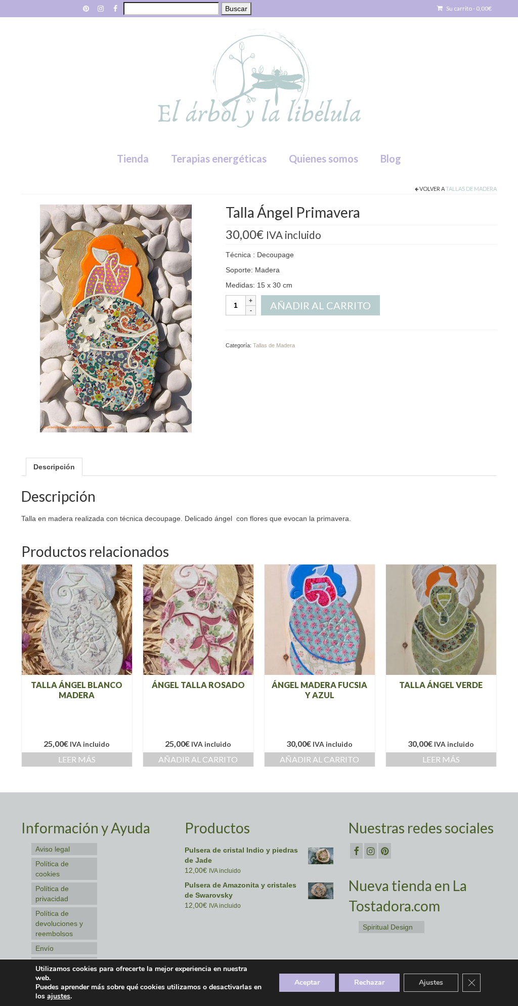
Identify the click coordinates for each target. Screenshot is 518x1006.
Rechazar (369, 982)
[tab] (54, 467)
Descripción (54, 467)
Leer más (77, 759)
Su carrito (468, 8)
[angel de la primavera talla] (116, 318)
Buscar (236, 9)
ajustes (58, 996)
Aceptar (307, 982)
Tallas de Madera (471, 188)
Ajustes (431, 982)
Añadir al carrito (320, 305)
